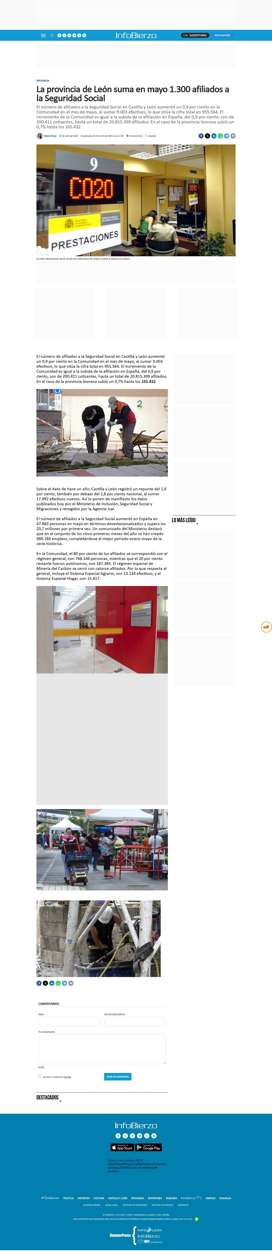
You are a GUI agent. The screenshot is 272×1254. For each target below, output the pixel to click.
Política (68, 1198)
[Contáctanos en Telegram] (74, 35)
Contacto (183, 1205)
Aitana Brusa (50, 136)
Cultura (99, 1198)
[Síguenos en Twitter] (64, 35)
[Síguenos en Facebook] (59, 35)
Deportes (84, 1198)
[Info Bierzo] (136, 1127)
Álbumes (171, 1198)
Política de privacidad (135, 1205)
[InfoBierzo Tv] (191, 1198)
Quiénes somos (92, 1205)
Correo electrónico (114, 1014)
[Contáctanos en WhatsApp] (79, 35)
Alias (41, 1014)
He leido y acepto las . (57, 1077)
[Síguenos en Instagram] (69, 35)
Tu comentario (46, 1032)
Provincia (42, 80)
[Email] (233, 135)
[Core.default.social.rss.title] (84, 35)
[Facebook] (201, 135)
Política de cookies (162, 1205)
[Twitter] (207, 135)
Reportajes (155, 1198)
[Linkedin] (213, 135)
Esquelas (225, 1198)
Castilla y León (117, 1198)
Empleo (210, 1198)
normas (67, 1077)
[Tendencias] (50, 1198)
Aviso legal (111, 1205)
